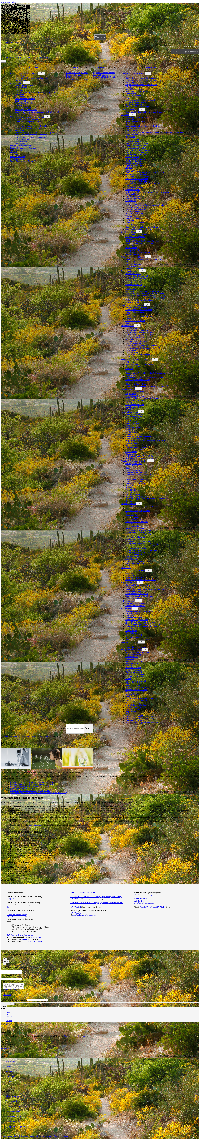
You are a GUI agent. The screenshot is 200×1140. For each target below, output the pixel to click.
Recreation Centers (133, 427)
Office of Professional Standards (138, 561)
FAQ (127, 323)
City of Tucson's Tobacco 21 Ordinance (141, 84)
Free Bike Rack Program (135, 720)
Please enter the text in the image (15, 1000)
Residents (75, 67)
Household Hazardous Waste (137, 287)
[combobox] (185, 51)
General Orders (131, 524)
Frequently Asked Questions (136, 152)
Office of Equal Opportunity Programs (30, 128)
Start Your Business (133, 264)
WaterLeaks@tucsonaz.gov (144, 895)
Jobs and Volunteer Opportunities (138, 445)
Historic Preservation (134, 481)
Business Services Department (133, 73)
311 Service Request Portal (77, 79)
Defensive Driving (132, 211)
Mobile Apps (20, 94)
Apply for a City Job (23, 101)
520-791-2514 (139, 901)
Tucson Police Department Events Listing (141, 543)
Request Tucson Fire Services (136, 330)
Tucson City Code (132, 250)
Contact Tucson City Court (136, 154)
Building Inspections (133, 463)
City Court (125, 114)
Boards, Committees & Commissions (139, 243)
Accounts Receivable (133, 104)
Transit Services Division (135, 672)
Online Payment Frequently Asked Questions (143, 80)
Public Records (131, 247)
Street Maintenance (133, 670)
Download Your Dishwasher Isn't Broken (30, 786)
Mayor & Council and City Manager (24, 73)
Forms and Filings (132, 194)
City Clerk (14, 154)
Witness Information (133, 598)
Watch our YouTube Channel (16, 1106)
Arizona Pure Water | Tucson (136, 637)
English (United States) (176, 46)
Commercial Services (133, 284)
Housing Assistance (133, 366)
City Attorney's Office (130, 109)
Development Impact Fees (135, 76)
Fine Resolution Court (134, 161)
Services (190, 67)
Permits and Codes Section (136, 689)
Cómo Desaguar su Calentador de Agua (30, 791)
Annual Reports (131, 559)
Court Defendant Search (135, 198)
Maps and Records (132, 663)
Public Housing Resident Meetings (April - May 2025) (146, 386)
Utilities (69, 77)
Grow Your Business (133, 266)
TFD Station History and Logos (137, 354)
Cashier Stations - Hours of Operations (140, 78)
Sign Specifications (132, 709)
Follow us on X (11, 1101)
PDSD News (130, 485)
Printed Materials (132, 302)
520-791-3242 (12, 917)
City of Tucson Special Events (26, 139)
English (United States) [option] (28, 57)
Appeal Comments (132, 254)
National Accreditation (134, 449)
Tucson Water (126, 608)
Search (63, 728)
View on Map (6, 1048)
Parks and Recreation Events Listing (139, 456)
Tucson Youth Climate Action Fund (24, 161)
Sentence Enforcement (134, 218)
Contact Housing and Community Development (144, 377)
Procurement (130, 93)
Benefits (128, 402)
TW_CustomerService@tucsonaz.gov (20, 935)
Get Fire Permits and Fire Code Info (139, 332)
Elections (13, 152)
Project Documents (133, 714)
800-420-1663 (27, 939)
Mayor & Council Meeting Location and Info (32, 78)
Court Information (132, 130)
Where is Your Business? (135, 605)
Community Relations (133, 617)
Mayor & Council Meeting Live (22, 146)
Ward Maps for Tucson (24, 85)
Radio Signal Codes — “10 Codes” (138, 530)
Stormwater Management (135, 681)
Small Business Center (129, 642)
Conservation (130, 615)
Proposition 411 (131, 711)
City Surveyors (131, 696)
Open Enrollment (132, 407)
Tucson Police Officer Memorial (138, 532)
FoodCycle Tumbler (133, 282)
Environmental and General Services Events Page (144, 293)
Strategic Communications (136, 705)
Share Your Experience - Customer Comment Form (145, 229)
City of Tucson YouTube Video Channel (30, 126)
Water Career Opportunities (136, 620)
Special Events (131, 432)
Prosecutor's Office (129, 582)
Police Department (128, 504)
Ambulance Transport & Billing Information (142, 335)
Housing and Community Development (136, 359)
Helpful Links (130, 185)
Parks (127, 425)
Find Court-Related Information (138, 146)
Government (33, 67)
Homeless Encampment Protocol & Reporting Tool (35, 132)
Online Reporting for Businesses (138, 541)
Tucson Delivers (16, 150)
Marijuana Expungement (135, 187)
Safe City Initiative (22, 143)
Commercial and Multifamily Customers (141, 626)
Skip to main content (8, 2)
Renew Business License (134, 89)
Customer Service (132, 613)
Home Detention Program (135, 159)
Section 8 (129, 368)
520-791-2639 (35, 937)
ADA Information (132, 225)
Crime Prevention (132, 517)
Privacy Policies (7, 1136)
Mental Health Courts (134, 163)
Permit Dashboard (132, 490)
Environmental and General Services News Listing (144, 298)
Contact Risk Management (136, 603)
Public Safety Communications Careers (140, 579)
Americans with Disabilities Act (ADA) (140, 307)
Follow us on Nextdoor (14, 1121)
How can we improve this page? (13, 967)
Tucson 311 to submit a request (75, 1036)
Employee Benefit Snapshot (136, 391)
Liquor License (131, 245)
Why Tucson (130, 262)
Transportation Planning (135, 674)
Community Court (132, 189)
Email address (6, 975)
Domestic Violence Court (135, 141)
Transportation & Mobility (131, 650)
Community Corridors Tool (136, 472)
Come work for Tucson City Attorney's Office (143, 112)
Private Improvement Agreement (138, 692)
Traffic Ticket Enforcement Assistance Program (144, 172)
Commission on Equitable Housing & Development (145, 373)
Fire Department (127, 325)
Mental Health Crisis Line (135, 528)
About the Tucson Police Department (140, 535)
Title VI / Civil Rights (133, 683)
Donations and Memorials (135, 438)
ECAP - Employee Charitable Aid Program (142, 398)
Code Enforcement (132, 470)
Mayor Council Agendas (135, 236)
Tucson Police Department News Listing (141, 550)
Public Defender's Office (135, 121)
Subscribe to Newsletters (25, 99)
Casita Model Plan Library (135, 466)
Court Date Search (132, 128)
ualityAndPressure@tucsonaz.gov (84, 915)
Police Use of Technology (135, 563)
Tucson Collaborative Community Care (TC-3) (143, 348)
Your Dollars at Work (133, 635)
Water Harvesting (132, 703)
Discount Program (132, 454)
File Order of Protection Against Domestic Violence (145, 205)
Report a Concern (132, 694)
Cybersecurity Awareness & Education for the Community (37, 112)
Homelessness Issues (133, 526)
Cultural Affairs (21, 141)
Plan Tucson (130, 492)
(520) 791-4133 (12, 899)
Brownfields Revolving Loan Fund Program (142, 291)
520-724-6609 (75, 899)
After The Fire (131, 339)
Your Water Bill (131, 633)
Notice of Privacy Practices (136, 341)
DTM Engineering (132, 657)
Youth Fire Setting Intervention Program (141, 346)
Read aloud (7, 995)
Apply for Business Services (104, 73)
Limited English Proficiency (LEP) (138, 316)
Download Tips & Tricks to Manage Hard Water (32, 782)
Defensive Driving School (135, 139)
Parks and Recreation (129, 412)
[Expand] (9, 70)
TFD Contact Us (132, 352)
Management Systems (134, 661)
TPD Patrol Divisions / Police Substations (141, 506)
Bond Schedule (131, 124)
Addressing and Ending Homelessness (140, 364)
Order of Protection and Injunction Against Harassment (147, 192)
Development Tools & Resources (138, 474)
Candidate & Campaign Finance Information (142, 241)
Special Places (131, 452)
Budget (18, 124)
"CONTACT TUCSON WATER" (152, 907)
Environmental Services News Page (139, 300)
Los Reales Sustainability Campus (138, 278)
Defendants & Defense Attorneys (138, 585)
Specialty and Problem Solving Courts (140, 117)
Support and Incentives (134, 268)
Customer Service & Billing (17, 915)
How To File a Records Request (137, 176)
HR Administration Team (135, 396)
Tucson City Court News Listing (138, 181)
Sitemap (39, 1136)
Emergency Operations (134, 337)
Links (127, 508)
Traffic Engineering (133, 654)
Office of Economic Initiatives (27, 119)
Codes (128, 468)
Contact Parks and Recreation (137, 447)
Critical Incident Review (134, 519)
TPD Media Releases (133, 554)
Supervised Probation (134, 165)
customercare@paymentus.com (33, 941)
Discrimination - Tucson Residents (138, 310)
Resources (129, 318)
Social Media (20, 96)
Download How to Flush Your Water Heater (31, 784)
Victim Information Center (135, 591)
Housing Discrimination (134, 312)
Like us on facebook (13, 1096)
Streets (128, 678)
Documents (130, 371)
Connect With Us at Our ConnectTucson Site (143, 259)
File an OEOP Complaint (135, 320)
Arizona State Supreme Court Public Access (142, 183)
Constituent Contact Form (20, 159)
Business (102, 67)
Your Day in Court (132, 157)
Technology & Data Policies (26, 109)
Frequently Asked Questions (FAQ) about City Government (38, 92)
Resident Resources (74, 75)
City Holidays (130, 394)
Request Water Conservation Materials (140, 622)
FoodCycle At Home (133, 280)
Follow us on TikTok (13, 1116)
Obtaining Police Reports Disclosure (139, 596)
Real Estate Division (133, 667)
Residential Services (133, 273)
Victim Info (129, 220)
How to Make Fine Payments (136, 178)
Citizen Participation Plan (135, 384)
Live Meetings (20, 80)
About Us (129, 573)
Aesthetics (47, 736)
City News (19, 105)
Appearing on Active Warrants (137, 174)
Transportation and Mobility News (139, 716)
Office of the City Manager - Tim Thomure (27, 117)
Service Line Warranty (23, 130)
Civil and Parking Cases (134, 196)
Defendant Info (131, 137)
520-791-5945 (75, 913)
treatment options (35, 825)
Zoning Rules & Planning (24, 103)
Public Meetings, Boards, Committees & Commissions (146, 499)
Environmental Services (130, 271)
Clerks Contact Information (136, 234)
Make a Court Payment (134, 222)
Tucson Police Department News (138, 552)
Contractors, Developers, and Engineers (141, 611)
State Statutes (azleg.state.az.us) (138, 252)
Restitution (129, 119)
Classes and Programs (134, 416)
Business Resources (100, 75)
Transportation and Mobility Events (139, 718)
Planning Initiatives (133, 494)
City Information (16, 83)
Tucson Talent (131, 409)
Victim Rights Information (135, 539)
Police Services (131, 513)
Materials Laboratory (134, 685)
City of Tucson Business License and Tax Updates (144, 87)
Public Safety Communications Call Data (141, 577)
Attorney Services (132, 557)
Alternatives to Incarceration (136, 143)
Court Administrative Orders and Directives (142, 126)
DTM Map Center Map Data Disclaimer (141, 698)
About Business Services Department (140, 100)
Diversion (129, 587)
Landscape (129, 659)
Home (6, 736)
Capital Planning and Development (139, 436)
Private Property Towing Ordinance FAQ (31, 137)
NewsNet (19, 90)
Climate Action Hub (23, 107)
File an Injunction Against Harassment (140, 203)
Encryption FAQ (131, 565)
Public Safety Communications (133, 570)
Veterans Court (131, 216)
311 (8, 907)
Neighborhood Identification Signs (139, 687)
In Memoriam (130, 350)
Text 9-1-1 (129, 575)
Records (128, 501)
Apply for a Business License (136, 91)
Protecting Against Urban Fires (137, 639)
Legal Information (132, 170)
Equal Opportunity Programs (132, 305)
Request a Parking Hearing (136, 209)
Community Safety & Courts (77, 73)
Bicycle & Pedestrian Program (137, 652)
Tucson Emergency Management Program (31, 135)
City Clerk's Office (128, 232)
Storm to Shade (131, 628)
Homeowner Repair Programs (137, 382)
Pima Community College (135, 400)
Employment (47, 1136)
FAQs (127, 357)
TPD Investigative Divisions (136, 548)
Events (128, 645)
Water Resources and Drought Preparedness (143, 624)
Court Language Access (134, 135)
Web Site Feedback (61, 1136)
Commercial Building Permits (104, 77)
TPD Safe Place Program (135, 537)
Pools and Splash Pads (134, 414)
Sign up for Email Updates (15, 1127)
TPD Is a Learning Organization (137, 510)
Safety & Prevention (133, 343)
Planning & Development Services (28, 121)
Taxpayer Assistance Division (137, 98)
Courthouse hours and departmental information (144, 227)
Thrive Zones (130, 375)
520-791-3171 (75, 907)
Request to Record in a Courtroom (138, 207)
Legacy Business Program (135, 647)
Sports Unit (129, 430)
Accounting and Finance (134, 95)
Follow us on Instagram (14, 1111)
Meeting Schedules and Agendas (23, 148)
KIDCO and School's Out (135, 419)
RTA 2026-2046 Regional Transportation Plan (143, 722)
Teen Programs (131, 421)
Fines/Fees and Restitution (135, 148)
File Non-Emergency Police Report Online (142, 546)
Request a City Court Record (136, 214)
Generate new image (10, 990)
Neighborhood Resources (135, 483)
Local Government (17, 157)
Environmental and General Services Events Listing (145, 295)
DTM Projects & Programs (136, 676)
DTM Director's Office (134, 707)
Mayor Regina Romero (24, 76)
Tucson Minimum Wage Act (136, 102)
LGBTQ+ (129, 314)
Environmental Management (136, 276)
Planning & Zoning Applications (137, 496)
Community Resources (134, 515)
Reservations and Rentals (135, 434)
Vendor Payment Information (136, 82)
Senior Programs (132, 423)
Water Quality (131, 631)
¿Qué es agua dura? (22, 789)
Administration (131, 289)
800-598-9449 (25, 917)
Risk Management (128, 601)
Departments (150, 67)
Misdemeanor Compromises (136, 594)
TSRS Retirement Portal (134, 404)
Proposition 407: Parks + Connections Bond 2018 (145, 441)
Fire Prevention (131, 328)
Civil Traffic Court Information (137, 150)
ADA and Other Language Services (139, 458)
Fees (127, 477)
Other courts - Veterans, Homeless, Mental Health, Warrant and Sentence (154, 132)
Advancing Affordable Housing (137, 379)
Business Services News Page (137, 106)
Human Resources (128, 389)
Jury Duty (129, 168)
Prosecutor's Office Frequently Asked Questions (144, 589)
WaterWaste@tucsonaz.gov (144, 903)
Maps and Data (131, 443)
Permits (128, 488)
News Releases (21, 88)
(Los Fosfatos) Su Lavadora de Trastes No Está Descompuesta (38, 793)
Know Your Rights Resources (26, 114)
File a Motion (130, 200)
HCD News (130, 362)
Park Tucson (130, 665)
